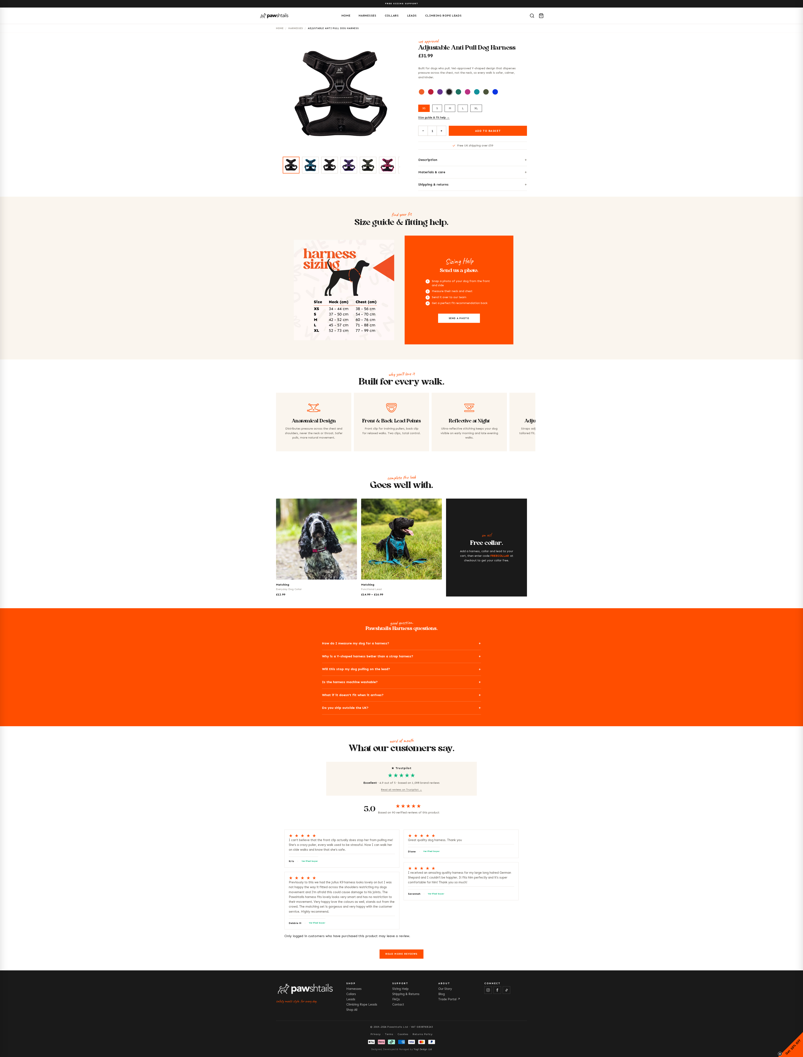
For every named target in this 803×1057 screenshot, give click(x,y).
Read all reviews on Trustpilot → (401, 789)
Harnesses (367, 15)
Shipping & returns (433, 184)
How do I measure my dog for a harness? (355, 643)
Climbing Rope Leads (443, 15)
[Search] (531, 15)
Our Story (445, 989)
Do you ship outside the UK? (345, 708)
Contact (398, 1004)
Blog (441, 994)
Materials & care (431, 172)
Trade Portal (449, 999)
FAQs (396, 999)
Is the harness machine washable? (350, 682)
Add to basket (488, 130)
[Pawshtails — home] (298, 15)
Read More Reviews (401, 953)
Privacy (376, 1034)
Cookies (403, 1034)
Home (345, 15)
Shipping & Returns (405, 994)
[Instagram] (488, 990)
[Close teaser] (780, 1054)
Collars (392, 15)
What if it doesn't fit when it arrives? (353, 695)
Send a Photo (459, 318)
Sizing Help (400, 989)
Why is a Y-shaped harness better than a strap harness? (367, 656)
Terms (389, 1034)
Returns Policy (422, 1034)
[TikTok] (506, 990)
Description (427, 160)
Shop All (351, 1010)
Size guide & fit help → (434, 117)
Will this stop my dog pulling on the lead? (356, 669)
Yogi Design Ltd (423, 1049)
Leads (412, 15)
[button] (790, 1044)
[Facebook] (497, 990)
